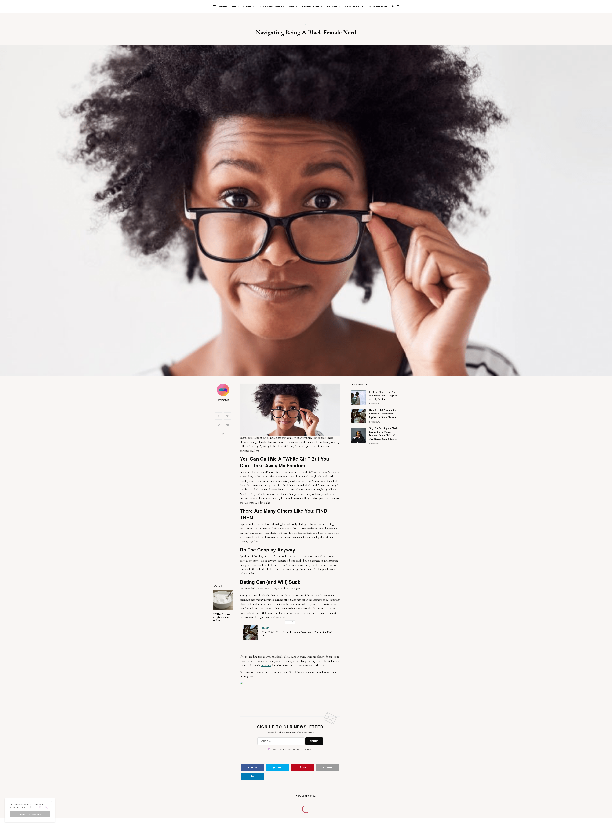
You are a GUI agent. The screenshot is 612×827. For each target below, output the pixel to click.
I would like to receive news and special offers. (292, 749)
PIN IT (292, 409)
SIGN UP (314, 741)
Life (306, 25)
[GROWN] (223, 6)
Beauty (265, 628)
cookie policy (42, 807)
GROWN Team (223, 400)
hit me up (266, 665)
